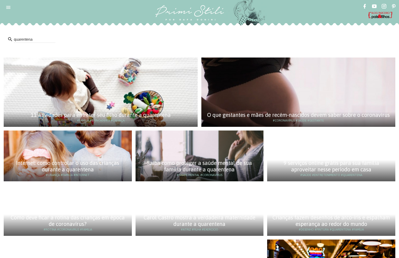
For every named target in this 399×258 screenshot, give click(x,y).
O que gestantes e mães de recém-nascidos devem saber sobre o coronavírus (298, 115)
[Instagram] (384, 7)
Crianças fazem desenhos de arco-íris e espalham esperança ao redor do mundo (331, 220)
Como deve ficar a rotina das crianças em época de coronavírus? (68, 220)
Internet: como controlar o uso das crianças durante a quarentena (67, 166)
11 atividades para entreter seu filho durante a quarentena (101, 115)
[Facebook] (364, 7)
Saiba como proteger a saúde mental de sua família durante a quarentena (199, 166)
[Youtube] (374, 7)
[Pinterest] (393, 7)
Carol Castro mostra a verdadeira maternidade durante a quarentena (199, 220)
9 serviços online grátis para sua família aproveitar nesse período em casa (331, 166)
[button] (8, 7)
